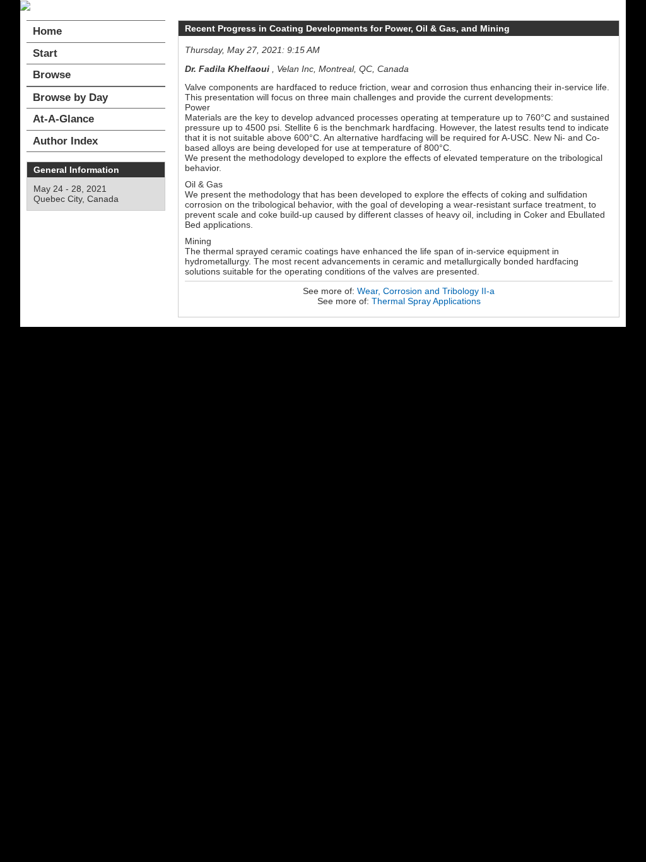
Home (47, 31)
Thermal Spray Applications (426, 301)
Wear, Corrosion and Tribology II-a (426, 291)
